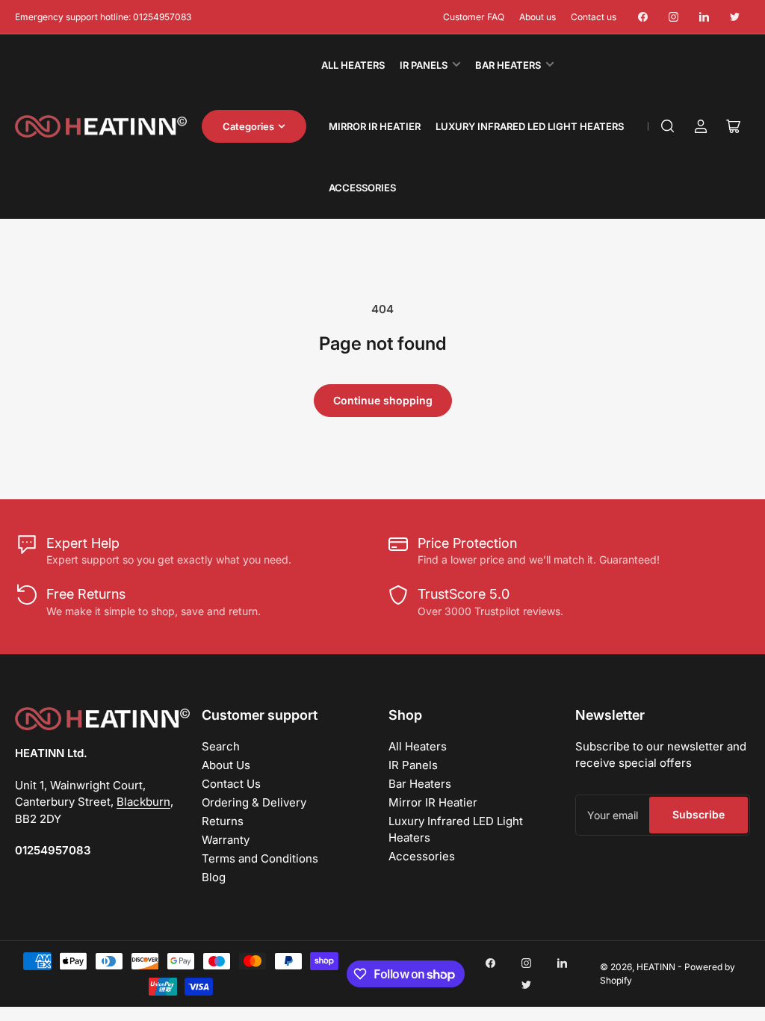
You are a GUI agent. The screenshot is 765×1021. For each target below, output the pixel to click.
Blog (214, 877)
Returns (223, 821)
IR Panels (423, 65)
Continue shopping (383, 400)
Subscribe (698, 814)
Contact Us (231, 784)
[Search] (667, 126)
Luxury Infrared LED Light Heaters (530, 126)
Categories (248, 126)
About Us (226, 765)
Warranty (226, 840)
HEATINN (656, 966)
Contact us (593, 16)
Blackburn (143, 802)
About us (537, 16)
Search (221, 746)
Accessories (362, 188)
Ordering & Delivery (254, 802)
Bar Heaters (508, 65)
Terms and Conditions (260, 858)
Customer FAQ (473, 16)
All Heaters (353, 65)
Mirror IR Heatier (375, 126)
